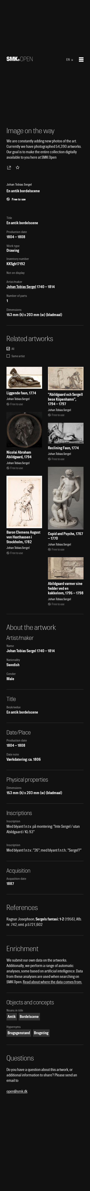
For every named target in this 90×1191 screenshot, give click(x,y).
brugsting (41, 1033)
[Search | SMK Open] (19, 60)
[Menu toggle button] (81, 59)
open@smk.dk (16, 1091)
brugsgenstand (19, 1033)
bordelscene (29, 1016)
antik (12, 1016)
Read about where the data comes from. (52, 982)
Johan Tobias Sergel (21, 287)
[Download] (9, 167)
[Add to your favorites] (18, 167)
